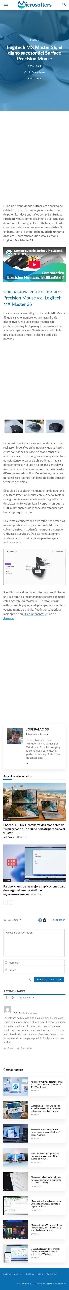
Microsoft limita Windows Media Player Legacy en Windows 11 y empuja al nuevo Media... (46, 1227)
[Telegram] (55, 122)
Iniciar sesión (58, 920)
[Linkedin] (47, 122)
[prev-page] (5, 902)
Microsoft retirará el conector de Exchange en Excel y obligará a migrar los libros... (46, 1204)
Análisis (34, 40)
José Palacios (34, 78)
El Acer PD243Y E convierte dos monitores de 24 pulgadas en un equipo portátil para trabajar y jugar (34, 829)
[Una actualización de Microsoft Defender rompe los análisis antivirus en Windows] (15, 1253)
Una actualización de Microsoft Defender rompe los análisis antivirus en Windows (45, 1251)
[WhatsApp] (40, 122)
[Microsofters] (34, 5)
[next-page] (11, 902)
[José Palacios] (15, 747)
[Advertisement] (34, 165)
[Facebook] (24, 122)
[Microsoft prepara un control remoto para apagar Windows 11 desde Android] (15, 1133)
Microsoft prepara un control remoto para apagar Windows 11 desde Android (46, 1132)
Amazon (8, 618)
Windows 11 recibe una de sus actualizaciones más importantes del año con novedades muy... (46, 1108)
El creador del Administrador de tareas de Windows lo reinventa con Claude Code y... (46, 1180)
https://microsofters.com (37, 734)
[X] (32, 122)
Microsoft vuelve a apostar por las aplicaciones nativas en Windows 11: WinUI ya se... (47, 1084)
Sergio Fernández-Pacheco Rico (16, 895)
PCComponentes (33, 614)
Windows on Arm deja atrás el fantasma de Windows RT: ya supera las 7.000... (45, 1156)
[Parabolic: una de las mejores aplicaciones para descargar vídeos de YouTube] (34, 863)
